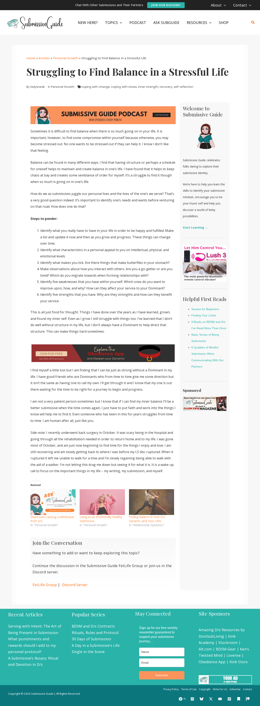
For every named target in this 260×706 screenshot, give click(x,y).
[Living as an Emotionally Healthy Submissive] (102, 502)
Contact (247, 689)
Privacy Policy (171, 689)
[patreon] (248, 699)
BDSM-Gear (226, 649)
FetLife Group (44, 584)
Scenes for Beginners (205, 309)
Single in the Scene (88, 651)
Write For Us (220, 689)
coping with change (95, 87)
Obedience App (212, 661)
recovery (166, 87)
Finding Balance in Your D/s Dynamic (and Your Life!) (147, 519)
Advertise (235, 689)
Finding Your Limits (203, 315)
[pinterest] (229, 699)
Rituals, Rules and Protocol (95, 632)
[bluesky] (202, 699)
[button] (166, 5)
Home (30, 58)
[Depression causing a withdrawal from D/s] (53, 502)
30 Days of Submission (91, 638)
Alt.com (205, 649)
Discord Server (75, 584)
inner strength (148, 87)
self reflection (183, 87)
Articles (44, 58)
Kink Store (239, 661)
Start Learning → (195, 227)
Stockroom (228, 642)
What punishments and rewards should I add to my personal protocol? (32, 645)
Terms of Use (189, 689)
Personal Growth (65, 58)
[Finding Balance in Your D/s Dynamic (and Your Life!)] (151, 502)
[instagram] (193, 699)
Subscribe (161, 675)
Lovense (233, 655)
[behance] (239, 699)
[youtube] (220, 699)
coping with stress (124, 87)
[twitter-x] (211, 699)
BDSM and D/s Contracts (93, 626)
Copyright (204, 689)
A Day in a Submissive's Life (96, 645)
